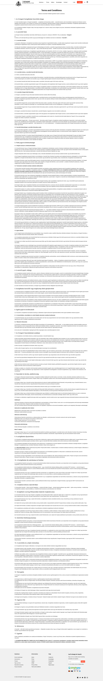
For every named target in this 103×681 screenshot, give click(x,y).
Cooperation (51, 661)
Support (50, 663)
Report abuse (51, 664)
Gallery (52, 2)
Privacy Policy (34, 664)
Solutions (41, 2)
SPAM (33, 663)
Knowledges (59, 2)
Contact (65, 2)
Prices (47, 2)
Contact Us (51, 657)
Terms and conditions (36, 666)
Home (33, 657)
